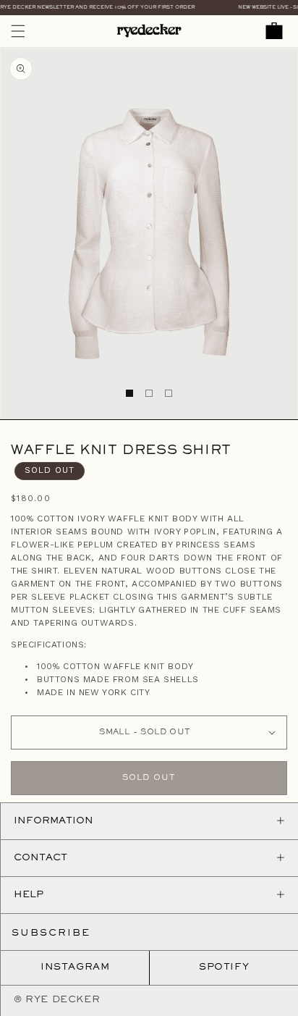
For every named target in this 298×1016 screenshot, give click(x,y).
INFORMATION (53, 821)
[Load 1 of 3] (129, 393)
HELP (28, 895)
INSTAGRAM (75, 967)
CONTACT (40, 858)
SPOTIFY (224, 967)
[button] (18, 31)
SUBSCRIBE (51, 933)
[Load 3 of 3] (168, 393)
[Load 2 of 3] (149, 393)
